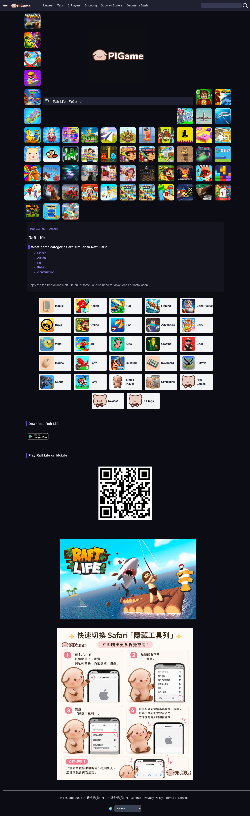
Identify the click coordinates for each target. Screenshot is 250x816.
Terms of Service (177, 798)
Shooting (91, 5)
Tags (60, 5)
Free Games (36, 228)
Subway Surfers (111, 5)
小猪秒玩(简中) (117, 798)
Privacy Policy (153, 798)
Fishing (42, 267)
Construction (45, 272)
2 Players (74, 5)
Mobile (41, 253)
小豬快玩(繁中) (94, 798)
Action (53, 228)
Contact (136, 798)
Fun (40, 262)
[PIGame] (21, 5)
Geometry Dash (137, 5)
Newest (48, 5)
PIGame (68, 798)
